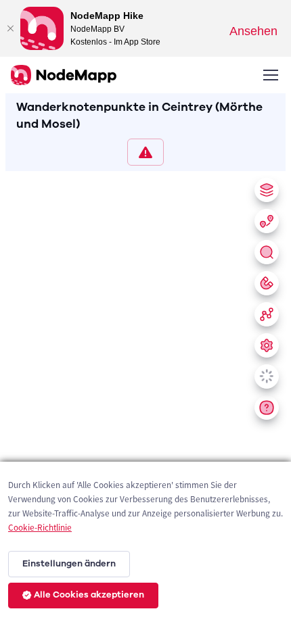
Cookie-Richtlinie (40, 527)
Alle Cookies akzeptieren (89, 595)
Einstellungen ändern (69, 564)
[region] (145, 398)
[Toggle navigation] (270, 75)
